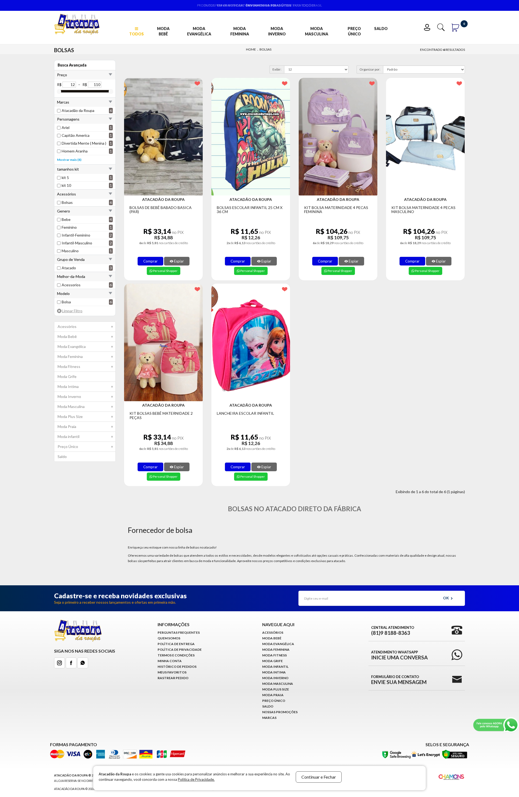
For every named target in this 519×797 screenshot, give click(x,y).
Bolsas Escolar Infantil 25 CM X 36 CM (249, 209)
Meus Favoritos (172, 672)
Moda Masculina (316, 31)
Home (251, 49)
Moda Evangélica (199, 31)
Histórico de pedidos (177, 667)
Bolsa (66, 302)
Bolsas (265, 49)
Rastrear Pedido (173, 678)
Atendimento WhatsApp (399, 655)
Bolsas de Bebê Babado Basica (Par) (160, 209)
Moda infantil (85, 436)
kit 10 (66, 185)
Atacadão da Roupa (78, 110)
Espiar (178, 261)
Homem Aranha (75, 151)
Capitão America (75, 135)
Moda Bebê (163, 31)
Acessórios (85, 326)
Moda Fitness (85, 366)
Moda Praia (85, 426)
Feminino (69, 227)
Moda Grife (67, 376)
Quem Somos (169, 638)
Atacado (69, 267)
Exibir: (276, 69)
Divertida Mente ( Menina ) (84, 143)
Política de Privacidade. (196, 779)
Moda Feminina (239, 31)
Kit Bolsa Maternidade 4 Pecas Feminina (336, 209)
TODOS (136, 34)
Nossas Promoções (280, 712)
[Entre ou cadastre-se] (428, 27)
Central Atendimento (392, 630)
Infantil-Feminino (76, 235)
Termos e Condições (176, 655)
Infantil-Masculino (77, 243)
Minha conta (170, 661)
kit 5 (65, 177)
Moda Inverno (277, 31)
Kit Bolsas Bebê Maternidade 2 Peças (161, 415)
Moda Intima (85, 386)
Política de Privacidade (180, 649)
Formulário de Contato (399, 680)
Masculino (70, 250)
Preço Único (354, 31)
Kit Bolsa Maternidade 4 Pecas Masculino (423, 209)
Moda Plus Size (85, 416)
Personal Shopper (165, 271)
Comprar (150, 261)
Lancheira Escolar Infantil (245, 413)
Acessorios (71, 285)
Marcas (269, 718)
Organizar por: (370, 69)
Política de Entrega (176, 644)
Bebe (66, 219)
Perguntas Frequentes (179, 632)
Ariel (65, 127)
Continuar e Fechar (318, 776)
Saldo (381, 28)
